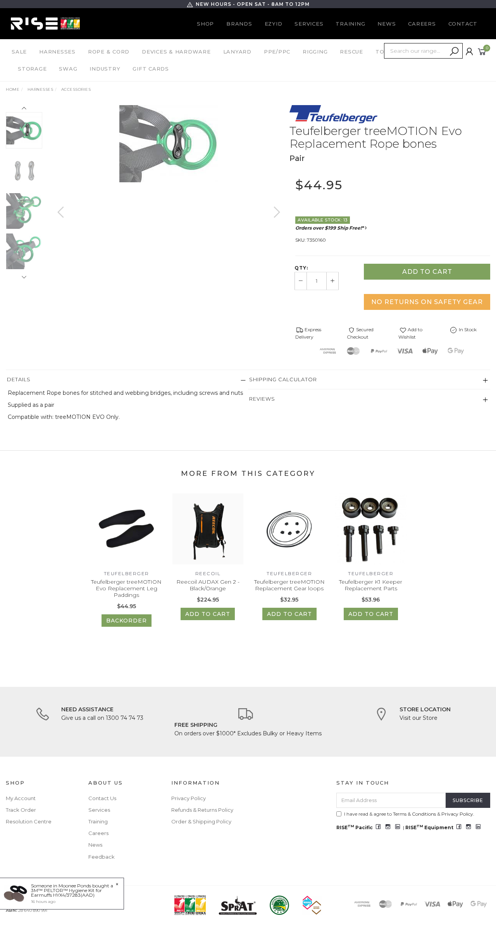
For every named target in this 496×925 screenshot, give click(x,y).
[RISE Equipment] (45, 23)
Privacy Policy (188, 798)
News (386, 24)
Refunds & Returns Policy (202, 810)
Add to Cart (427, 271)
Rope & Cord (108, 51)
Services (308, 24)
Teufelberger (126, 573)
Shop (205, 24)
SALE (19, 51)
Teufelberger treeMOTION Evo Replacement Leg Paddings (126, 588)
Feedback (101, 857)
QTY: (301, 268)
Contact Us (102, 798)
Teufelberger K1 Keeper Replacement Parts (370, 585)
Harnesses (57, 51)
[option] (168, 143)
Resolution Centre (29, 821)
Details (19, 379)
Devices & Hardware (176, 51)
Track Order (21, 810)
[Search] (454, 51)
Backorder (126, 620)
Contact (462, 24)
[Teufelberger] (333, 114)
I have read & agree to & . (409, 814)
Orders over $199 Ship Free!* (329, 228)
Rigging (315, 51)
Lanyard (237, 51)
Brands (239, 24)
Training (350, 24)
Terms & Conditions (414, 814)
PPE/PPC (277, 51)
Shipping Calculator (283, 379)
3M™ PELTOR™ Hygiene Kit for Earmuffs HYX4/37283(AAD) (66, 892)
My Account (21, 798)
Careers (422, 24)
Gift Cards (151, 69)
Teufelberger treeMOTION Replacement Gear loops (289, 585)
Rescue (351, 51)
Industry (105, 69)
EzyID (273, 24)
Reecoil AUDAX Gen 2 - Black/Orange (207, 585)
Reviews (262, 399)
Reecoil (208, 573)
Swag (68, 69)
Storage (32, 69)
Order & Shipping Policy (201, 821)
